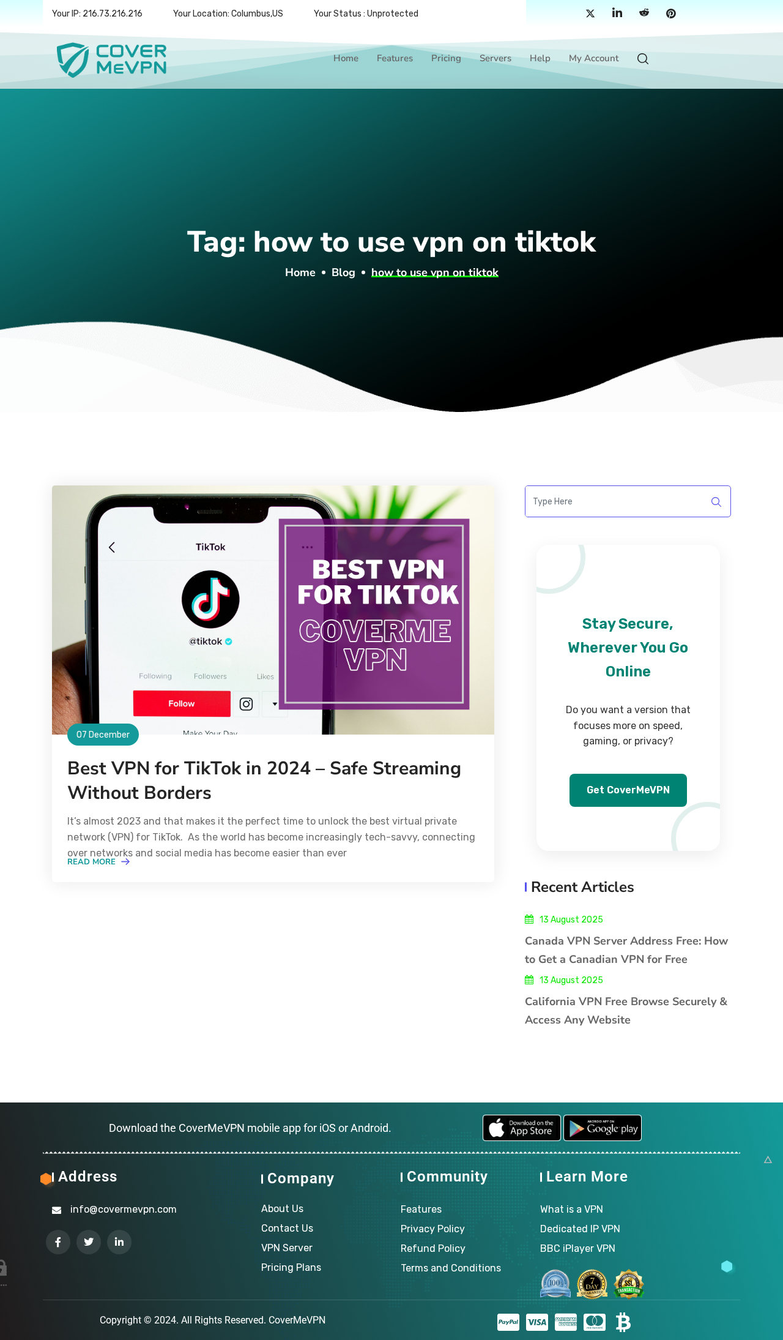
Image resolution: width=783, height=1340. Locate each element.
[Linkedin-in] (119, 1242)
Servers (495, 58)
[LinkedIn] (617, 14)
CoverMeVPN (297, 1320)
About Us (282, 1209)
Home (345, 58)
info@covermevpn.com (123, 1209)
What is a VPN (571, 1209)
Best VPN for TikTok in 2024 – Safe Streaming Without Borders (264, 781)
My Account (593, 58)
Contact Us (287, 1228)
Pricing (446, 58)
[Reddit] (644, 14)
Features (395, 58)
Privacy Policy (433, 1229)
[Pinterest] (671, 14)
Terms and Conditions (451, 1268)
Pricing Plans (291, 1267)
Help (540, 58)
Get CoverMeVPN (628, 790)
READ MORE (92, 861)
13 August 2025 (571, 920)
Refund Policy (433, 1248)
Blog (343, 272)
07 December (103, 735)
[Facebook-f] (58, 1242)
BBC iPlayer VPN (577, 1248)
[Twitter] (590, 14)
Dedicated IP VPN (580, 1229)
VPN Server (287, 1248)
